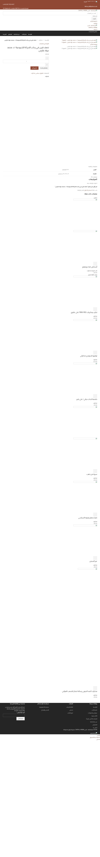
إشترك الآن (20, 718)
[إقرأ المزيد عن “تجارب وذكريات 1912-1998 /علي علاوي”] (95, 309)
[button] (95, 264)
